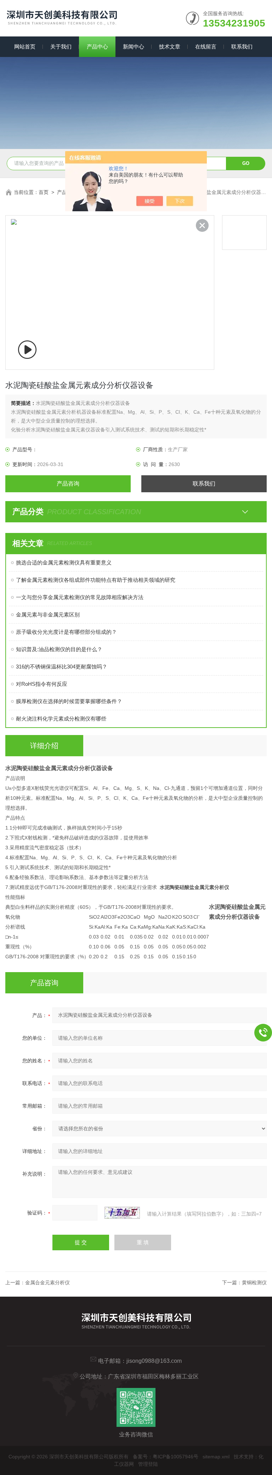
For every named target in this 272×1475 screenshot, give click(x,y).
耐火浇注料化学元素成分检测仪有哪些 (61, 719)
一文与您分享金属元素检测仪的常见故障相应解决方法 (79, 597)
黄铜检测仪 (254, 1282)
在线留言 (205, 47)
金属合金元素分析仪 (47, 1282)
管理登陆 (148, 1464)
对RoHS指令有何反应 (41, 684)
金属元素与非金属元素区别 (48, 615)
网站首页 (24, 47)
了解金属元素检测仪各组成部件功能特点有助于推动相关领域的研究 (95, 580)
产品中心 (97, 47)
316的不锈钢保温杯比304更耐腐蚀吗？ (61, 667)
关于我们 (61, 47)
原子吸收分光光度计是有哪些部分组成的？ (66, 632)
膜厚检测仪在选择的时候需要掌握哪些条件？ (69, 701)
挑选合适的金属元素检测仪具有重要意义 (64, 562)
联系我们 (242, 47)
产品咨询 (68, 484)
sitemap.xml (216, 1456)
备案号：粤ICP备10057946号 (165, 1456)
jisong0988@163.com (154, 1361)
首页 (44, 192)
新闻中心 (133, 47)
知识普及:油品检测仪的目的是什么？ (59, 649)
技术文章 (169, 47)
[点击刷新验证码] (122, 1213)
